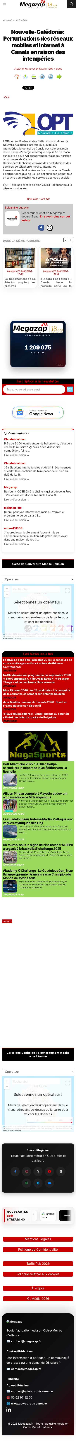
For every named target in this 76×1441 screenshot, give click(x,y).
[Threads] (60, 1171)
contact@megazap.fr (26, 1341)
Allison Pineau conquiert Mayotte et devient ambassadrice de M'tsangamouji (35, 795)
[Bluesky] (49, 1183)
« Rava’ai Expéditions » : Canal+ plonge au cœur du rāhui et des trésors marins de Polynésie (36, 715)
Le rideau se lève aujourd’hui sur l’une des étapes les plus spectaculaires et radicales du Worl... (45, 829)
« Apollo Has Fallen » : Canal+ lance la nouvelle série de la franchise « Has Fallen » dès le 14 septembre (56, 281)
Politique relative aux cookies (38, 1274)
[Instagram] (26, 1171)
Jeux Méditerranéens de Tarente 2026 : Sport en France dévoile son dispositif (35, 703)
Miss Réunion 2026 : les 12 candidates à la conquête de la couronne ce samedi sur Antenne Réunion (36, 692)
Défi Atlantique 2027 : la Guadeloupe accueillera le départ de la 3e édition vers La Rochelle (35, 767)
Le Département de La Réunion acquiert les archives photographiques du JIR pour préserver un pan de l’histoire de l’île (20, 281)
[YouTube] (49, 1171)
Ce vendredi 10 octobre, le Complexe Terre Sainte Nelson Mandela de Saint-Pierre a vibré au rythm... (45, 855)
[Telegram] (38, 1183)
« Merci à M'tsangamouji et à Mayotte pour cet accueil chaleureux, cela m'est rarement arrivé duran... (46, 803)
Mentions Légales (38, 1239)
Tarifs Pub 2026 (38, 1264)
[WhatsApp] (26, 1183)
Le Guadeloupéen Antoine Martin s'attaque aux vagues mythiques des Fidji (37, 821)
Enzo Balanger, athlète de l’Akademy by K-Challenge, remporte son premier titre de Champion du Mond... (43, 884)
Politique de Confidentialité (38, 1249)
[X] (38, 1171)
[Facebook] (15, 1171)
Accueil (7, 20)
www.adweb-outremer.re (29, 1403)
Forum (7, 921)
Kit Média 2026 (38, 1299)
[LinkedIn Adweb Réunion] (8, 1409)
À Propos (38, 1288)
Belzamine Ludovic (17, 207)
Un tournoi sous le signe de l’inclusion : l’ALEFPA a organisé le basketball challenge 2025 (38, 847)
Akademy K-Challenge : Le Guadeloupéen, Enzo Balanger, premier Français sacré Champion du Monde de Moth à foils (38, 874)
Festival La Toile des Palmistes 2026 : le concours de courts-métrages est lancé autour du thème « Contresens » (37, 663)
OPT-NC (44, 198)
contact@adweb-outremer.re (32, 1391)
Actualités (21, 20)
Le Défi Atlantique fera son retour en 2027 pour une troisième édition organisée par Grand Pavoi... (43, 777)
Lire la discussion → (16, 455)
